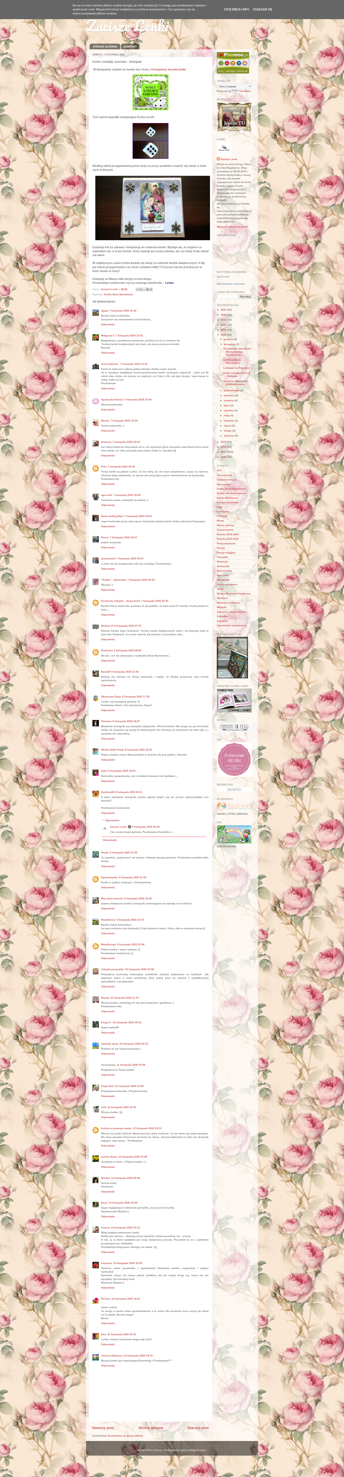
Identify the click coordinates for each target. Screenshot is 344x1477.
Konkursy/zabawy (227, 502)
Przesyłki (222, 557)
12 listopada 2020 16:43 (121, 1107)
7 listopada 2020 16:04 (124, 420)
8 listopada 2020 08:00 (127, 650)
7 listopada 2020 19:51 (138, 516)
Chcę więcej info (236, 9)
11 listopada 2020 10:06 (131, 1064)
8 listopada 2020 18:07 (126, 721)
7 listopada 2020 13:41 (129, 335)
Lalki (220, 507)
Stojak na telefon (227, 584)
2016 (224, 456)
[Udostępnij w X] (144, 289)
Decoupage (224, 484)
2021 (224, 329)
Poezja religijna (226, 552)
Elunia (105, 537)
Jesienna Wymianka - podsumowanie (236, 383)
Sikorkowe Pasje (111, 696)
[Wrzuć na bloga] (141, 289)
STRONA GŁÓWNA (105, 46)
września (229, 395)
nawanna (106, 1263)
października (232, 390)
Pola (103, 466)
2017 (224, 451)
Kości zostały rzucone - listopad (236, 374)
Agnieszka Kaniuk (112, 399)
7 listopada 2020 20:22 (141, 579)
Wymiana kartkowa (228, 602)
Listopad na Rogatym (236, 367)
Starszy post (198, 1428)
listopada (230, 344)
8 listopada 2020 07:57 (128, 625)
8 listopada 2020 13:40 (125, 671)
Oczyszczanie (225, 529)
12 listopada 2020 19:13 (147, 1128)
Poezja (221, 548)
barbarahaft (108, 558)
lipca (227, 405)
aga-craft (106, 495)
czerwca (229, 410)
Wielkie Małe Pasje (112, 749)
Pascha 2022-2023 (228, 534)
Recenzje (222, 561)
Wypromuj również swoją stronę (231, 284)
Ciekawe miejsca (227, 479)
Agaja (104, 310)
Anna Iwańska (110, 363)
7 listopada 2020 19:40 (126, 495)
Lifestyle (222, 516)
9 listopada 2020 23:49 (130, 944)
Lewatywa (223, 511)
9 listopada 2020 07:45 (123, 852)
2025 (224, 309)
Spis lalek (223, 575)
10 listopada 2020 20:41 (127, 1022)
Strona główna (150, 1428)
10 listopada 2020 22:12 (133, 1043)
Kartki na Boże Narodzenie (232, 361)
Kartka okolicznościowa (231, 493)
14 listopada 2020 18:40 (123, 1202)
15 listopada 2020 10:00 (127, 1263)
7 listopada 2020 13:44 (133, 363)
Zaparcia (222, 620)
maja (227, 415)
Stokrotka (107, 650)
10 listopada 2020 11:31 (124, 997)
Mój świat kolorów (112, 898)
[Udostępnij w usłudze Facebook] (147, 289)
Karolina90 (107, 792)
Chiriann (106, 721)
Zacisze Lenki (127, 25)
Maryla (105, 997)
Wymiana (222, 598)
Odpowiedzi (112, 820)
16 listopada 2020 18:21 (125, 1298)
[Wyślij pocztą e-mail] (137, 289)
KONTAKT (130, 46)
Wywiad (221, 607)
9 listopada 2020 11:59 (132, 877)
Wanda (105, 420)
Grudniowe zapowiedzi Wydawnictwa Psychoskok (237, 351)
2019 (224, 441)
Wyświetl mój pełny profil (232, 226)
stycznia (229, 435)
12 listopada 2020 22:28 (132, 1156)
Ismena (105, 1227)
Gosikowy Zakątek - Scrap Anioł (120, 600)
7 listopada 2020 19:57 (123, 537)
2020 (224, 334)
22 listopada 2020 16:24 (121, 1334)
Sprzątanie (223, 579)
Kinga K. (106, 1022)
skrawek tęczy (109, 1043)
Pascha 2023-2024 (228, 538)
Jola (103, 1107)
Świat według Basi (112, 516)
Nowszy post (103, 1428)
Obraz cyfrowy (225, 525)
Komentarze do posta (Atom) (125, 1435)
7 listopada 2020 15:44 (138, 399)
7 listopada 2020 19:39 (121, 466)
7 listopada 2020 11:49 (122, 310)
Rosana (105, 1298)
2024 (224, 314)
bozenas (106, 441)
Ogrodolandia (109, 877)
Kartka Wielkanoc (227, 497)
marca (228, 425)
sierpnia (229, 400)
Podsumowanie (226, 543)
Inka (103, 1334)
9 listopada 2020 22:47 (130, 919)
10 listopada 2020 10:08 (139, 969)
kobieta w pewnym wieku (116, 1128)
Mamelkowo (108, 919)
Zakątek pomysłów (112, 969)
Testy (220, 588)
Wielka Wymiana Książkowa (233, 593)
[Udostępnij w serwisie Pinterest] (151, 289)
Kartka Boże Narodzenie (118, 294)
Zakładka (222, 616)
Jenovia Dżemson (112, 1355)
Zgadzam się (262, 9)
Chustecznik (224, 475)
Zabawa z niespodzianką (232, 611)
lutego (228, 430)
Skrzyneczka (224, 570)
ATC (219, 470)
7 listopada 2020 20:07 (130, 558)
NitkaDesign (108, 944)
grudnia (229, 339)
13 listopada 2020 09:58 (125, 1178)
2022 (224, 324)
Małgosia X (107, 335)
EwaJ (104, 1202)
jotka (104, 770)
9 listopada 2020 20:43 (146, 826)
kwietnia (229, 420)
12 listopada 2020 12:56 (129, 1086)
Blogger (201, 1450)
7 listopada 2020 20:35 (154, 600)
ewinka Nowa (109, 1156)
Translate (244, 91)
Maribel (105, 1178)
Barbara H (107, 625)
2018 (224, 446)
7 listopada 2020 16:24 (126, 441)
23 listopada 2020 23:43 (138, 1355)
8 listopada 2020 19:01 (138, 749)
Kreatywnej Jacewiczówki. (169, 69)
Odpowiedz (108, 324)
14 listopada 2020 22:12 (125, 1227)
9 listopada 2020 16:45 (138, 898)
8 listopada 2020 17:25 (136, 696)
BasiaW (105, 671)
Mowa (220, 520)
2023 (224, 319)
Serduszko (223, 566)
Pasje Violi (107, 1086)
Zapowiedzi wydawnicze (231, 625)
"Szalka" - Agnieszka (113, 579)
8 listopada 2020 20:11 (128, 792)
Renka (105, 852)
